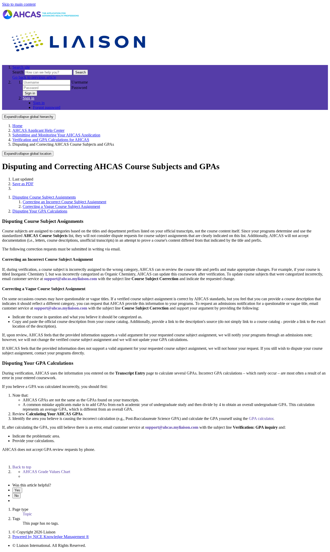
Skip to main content (19, 4)
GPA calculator (261, 418)
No (16, 496)
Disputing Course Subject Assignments (44, 197)
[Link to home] (79, 58)
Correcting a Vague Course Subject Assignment (61, 206)
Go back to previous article (34, 77)
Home (17, 126)
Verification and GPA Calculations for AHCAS (50, 139)
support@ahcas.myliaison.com (70, 279)
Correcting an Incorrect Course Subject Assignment (64, 202)
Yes (17, 490)
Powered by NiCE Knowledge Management (50, 536)
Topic (27, 514)
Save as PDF (23, 184)
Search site (21, 67)
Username (79, 82)
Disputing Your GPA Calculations (39, 211)
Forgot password (46, 107)
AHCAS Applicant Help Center (38, 130)
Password (79, 87)
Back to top (21, 467)
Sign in (30, 93)
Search (18, 72)
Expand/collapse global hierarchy (28, 117)
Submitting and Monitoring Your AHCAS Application (56, 135)
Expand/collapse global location (27, 154)
